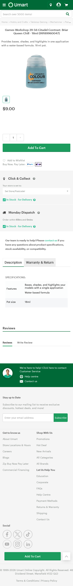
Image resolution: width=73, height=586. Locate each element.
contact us (51, 240)
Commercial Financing (16, 469)
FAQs (39, 488)
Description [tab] (13, 262)
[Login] (58, 5)
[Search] (67, 14)
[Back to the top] (66, 556)
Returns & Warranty (47, 506)
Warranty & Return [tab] (40, 262)
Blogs (6, 457)
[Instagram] (18, 547)
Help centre (31, 376)
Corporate (42, 482)
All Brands (42, 463)
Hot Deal (41, 445)
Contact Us (42, 519)
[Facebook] (8, 537)
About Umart (10, 438)
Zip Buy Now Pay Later (16, 463)
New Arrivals (43, 451)
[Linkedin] (28, 547)
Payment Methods (46, 500)
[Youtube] (8, 547)
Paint (67, 22)
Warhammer (56, 22)
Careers (7, 451)
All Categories (44, 457)
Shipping (41, 513)
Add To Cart (37, 148)
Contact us (31, 381)
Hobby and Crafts (19, 22)
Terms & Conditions (27, 580)
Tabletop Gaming (38, 22)
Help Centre (43, 494)
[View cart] (66, 5)
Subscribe (61, 417)
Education (42, 476)
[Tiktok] (28, 537)
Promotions (43, 438)
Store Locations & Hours (17, 445)
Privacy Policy (49, 580)
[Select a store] (50, 5)
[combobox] (36, 14)
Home (5, 22)
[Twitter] (18, 537)
